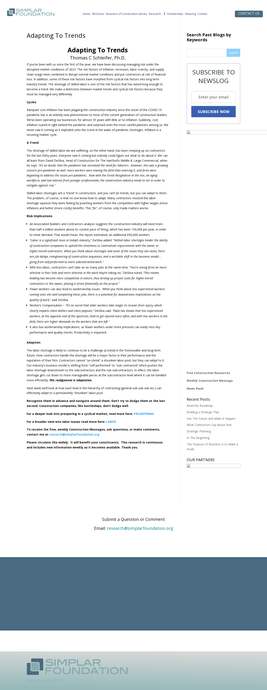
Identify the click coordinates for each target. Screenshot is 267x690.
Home (86, 14)
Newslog (190, 14)
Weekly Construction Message (210, 381)
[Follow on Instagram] (194, 661)
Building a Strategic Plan (203, 412)
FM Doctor (98, 14)
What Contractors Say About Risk (209, 425)
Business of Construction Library (126, 14)
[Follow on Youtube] (202, 661)
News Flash (195, 388)
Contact (202, 14)
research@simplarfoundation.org (140, 528)
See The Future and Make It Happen (211, 419)
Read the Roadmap (200, 406)
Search (233, 53)
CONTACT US (248, 13)
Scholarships (175, 14)
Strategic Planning (199, 431)
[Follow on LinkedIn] (177, 661)
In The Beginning (198, 438)
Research (155, 14)
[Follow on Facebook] (185, 661)
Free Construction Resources (208, 373)
